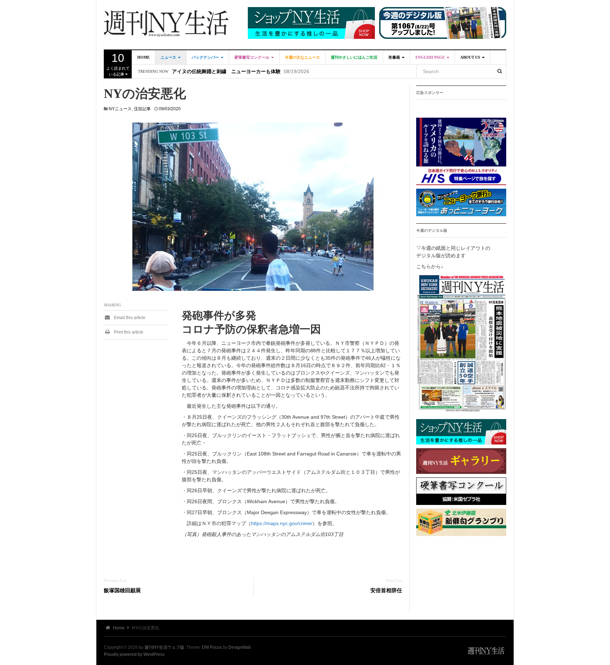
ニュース (169, 57)
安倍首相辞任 (386, 590)
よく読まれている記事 (118, 64)
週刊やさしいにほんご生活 (354, 57)
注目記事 (142, 108)
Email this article (129, 317)
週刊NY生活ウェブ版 (164, 647)
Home (143, 57)
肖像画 (394, 57)
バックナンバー (206, 57)
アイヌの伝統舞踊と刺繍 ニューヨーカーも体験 (226, 71)
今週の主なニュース (302, 57)
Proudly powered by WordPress (134, 654)
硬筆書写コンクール (252, 57)
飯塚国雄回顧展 (122, 590)
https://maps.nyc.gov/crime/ (281, 523)
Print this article (128, 332)
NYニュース (120, 108)
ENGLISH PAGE (430, 57)
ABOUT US (470, 57)
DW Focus (212, 647)
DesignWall (239, 647)
